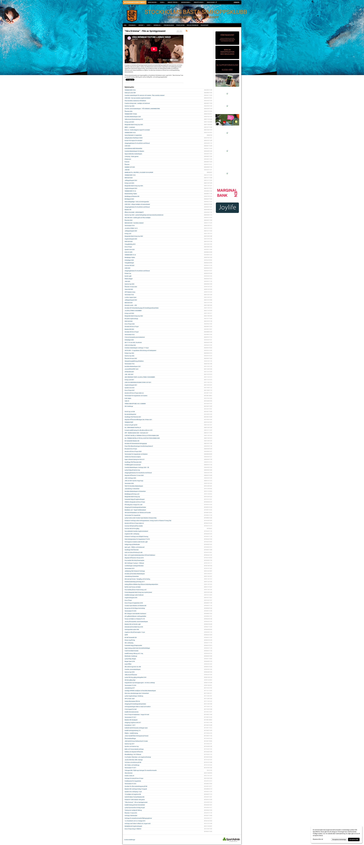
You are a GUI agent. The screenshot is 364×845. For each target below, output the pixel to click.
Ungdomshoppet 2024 (131, 188)
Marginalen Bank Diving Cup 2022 (134, 316)
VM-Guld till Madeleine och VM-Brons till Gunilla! (138, 512)
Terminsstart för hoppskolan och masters (136, 395)
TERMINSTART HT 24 (130, 191)
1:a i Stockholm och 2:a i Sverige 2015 (135, 821)
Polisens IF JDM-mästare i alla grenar (135, 799)
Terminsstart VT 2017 (130, 767)
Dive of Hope (128, 247)
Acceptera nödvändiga (339, 839)
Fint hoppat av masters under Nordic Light (136, 542)
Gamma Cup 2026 (129, 106)
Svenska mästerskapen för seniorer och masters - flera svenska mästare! (144, 95)
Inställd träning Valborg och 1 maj (134, 653)
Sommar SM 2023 (129, 265)
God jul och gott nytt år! (131, 425)
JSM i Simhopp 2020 (130, 478)
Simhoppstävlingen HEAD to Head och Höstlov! (138, 706)
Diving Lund (128, 233)
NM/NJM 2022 (129, 302)
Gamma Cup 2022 (129, 355)
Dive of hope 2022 (130, 324)
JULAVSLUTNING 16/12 (131, 228)
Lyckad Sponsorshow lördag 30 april (135, 807)
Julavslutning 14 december (132, 488)
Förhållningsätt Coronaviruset (133, 464)
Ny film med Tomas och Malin (133, 587)
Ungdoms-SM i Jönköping (132, 534)
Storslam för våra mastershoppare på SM (136, 786)
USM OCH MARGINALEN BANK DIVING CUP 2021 (138, 382)
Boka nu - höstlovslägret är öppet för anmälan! (137, 130)
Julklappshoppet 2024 (131, 180)
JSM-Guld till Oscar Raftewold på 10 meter (136, 741)
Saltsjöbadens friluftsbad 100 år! (134, 138)
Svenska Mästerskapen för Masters (134, 151)
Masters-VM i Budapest (131, 720)
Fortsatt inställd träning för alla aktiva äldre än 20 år (138, 430)
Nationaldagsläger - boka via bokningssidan (137, 201)
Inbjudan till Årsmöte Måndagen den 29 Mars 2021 (138, 419)
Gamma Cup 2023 (129, 284)
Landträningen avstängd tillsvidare (134, 565)
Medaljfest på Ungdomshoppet (133, 826)
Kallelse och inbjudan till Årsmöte (134, 751)
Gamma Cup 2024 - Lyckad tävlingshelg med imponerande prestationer (144, 215)
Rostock (127, 161)
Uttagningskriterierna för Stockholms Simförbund (138, 472)
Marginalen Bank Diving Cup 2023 (134, 236)
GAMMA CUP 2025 (130, 167)
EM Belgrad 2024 (129, 199)
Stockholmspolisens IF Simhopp (135, 2)
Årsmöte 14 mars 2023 (131, 286)
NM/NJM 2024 (129, 177)
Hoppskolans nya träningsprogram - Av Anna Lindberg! (140, 682)
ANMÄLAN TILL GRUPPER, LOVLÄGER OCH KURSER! (139, 172)
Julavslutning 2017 (130, 688)
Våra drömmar (128, 773)
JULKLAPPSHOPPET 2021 (131, 369)
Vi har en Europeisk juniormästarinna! (135, 337)
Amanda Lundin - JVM (131, 305)
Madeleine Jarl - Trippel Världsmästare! (135, 510)
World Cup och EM (130, 411)
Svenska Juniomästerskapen (132, 669)
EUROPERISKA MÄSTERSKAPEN (133, 148)
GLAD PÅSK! (128, 664)
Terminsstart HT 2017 (130, 717)
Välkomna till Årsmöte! (131, 674)
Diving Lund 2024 (129, 183)
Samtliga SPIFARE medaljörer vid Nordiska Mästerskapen (140, 690)
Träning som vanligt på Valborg (133, 810)
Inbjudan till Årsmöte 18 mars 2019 (134, 557)
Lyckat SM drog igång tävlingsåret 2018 (135, 677)
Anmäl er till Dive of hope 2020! (133, 451)
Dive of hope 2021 (130, 390)
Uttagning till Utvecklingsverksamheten (135, 507)
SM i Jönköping (129, 643)
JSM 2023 (127, 281)
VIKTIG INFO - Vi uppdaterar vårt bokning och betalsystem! (140, 350)
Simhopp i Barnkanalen (131, 815)
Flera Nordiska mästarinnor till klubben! (135, 100)
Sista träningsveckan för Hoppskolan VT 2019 (137, 539)
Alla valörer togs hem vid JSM (133, 666)
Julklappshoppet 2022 (131, 300)
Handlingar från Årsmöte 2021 (133, 417)
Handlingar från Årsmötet (131, 549)
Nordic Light (128, 276)
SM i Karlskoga (129, 406)
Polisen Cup (128, 273)
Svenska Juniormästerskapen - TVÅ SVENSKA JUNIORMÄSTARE (142, 108)
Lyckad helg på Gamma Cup (132, 470)
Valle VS (127, 401)
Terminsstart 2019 (129, 568)
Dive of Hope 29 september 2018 (134, 603)
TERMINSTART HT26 (130, 90)
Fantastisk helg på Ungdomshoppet (134, 499)
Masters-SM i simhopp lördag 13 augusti (136, 789)
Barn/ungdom (152, 2)
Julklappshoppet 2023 (131, 231)
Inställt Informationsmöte (131, 712)
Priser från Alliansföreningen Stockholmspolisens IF (139, 446)
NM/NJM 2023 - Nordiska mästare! (134, 223)
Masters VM (128, 209)
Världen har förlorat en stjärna (133, 456)
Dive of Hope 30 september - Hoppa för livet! (137, 714)
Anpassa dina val (318, 839)
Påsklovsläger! (129, 278)
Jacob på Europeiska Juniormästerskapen (136, 621)
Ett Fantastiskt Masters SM (132, 441)
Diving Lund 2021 (129, 379)
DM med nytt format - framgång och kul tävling (137, 579)
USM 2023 (127, 268)
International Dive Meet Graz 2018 (134, 627)
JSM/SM (127, 169)
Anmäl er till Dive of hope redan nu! (134, 393)
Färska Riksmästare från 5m (132, 701)
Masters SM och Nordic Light (133, 624)
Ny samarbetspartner (130, 414)
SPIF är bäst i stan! (130, 698)
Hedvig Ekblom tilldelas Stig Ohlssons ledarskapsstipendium (141, 584)
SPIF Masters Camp (130, 292)
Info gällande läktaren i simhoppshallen (135, 616)
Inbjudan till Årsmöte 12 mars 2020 (134, 475)
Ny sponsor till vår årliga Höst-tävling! (135, 608)
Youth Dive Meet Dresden (131, 650)
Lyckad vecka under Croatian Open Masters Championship (141, 518)
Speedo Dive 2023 (130, 249)
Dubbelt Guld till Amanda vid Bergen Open (136, 728)
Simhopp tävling (172, 2)
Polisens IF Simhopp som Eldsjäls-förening (136, 536)
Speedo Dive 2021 (130, 387)
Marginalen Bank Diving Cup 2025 (134, 124)
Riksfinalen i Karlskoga (131, 656)
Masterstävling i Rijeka (131, 193)
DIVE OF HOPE (128, 252)
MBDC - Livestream (130, 127)
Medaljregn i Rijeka (130, 257)
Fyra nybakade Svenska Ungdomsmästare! (136, 531)
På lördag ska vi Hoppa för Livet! (133, 504)
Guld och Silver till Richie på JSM (133, 552)
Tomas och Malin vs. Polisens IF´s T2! (135, 619)
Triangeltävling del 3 (130, 244)
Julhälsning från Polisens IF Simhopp (135, 571)
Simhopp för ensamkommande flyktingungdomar (138, 818)
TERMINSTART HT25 (130, 132)
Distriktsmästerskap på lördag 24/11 (135, 581)
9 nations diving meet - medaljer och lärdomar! (137, 103)
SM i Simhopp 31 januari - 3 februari (134, 563)
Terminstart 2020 (129, 483)
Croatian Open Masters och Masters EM (135, 605)
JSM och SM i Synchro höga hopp (134, 480)
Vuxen (162, 2)
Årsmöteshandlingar (130, 738)
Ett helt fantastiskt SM (131, 637)
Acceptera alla (353, 839)
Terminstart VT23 (129, 294)
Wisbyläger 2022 (129, 340)
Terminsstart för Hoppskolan (132, 515)
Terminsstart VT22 (129, 363)
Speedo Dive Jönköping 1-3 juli (133, 791)
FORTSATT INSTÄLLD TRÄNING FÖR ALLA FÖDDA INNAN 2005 (142, 435)
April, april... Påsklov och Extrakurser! (135, 547)
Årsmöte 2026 (128, 111)
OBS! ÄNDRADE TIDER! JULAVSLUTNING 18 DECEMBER (140, 377)
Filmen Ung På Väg (130, 640)
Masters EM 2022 (129, 329)
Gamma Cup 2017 (129, 743)
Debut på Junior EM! (130, 92)
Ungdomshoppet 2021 (131, 385)
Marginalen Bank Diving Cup (132, 496)
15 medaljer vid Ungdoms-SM (133, 794)
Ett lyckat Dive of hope (131, 449)
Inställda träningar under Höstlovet (134, 595)
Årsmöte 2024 (128, 220)
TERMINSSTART (129, 422)
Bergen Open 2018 (130, 661)
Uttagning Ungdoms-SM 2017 (133, 722)
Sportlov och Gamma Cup (132, 746)
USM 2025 (127, 146)
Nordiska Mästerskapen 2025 (133, 116)
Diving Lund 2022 (129, 313)
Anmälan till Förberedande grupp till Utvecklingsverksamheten (142, 308)
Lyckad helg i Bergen (130, 658)
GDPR (126, 635)
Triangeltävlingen (129, 262)
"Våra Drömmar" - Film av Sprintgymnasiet (145, 31)
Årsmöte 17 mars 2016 (131, 813)
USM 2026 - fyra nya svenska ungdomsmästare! (138, 98)
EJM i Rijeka (128, 398)
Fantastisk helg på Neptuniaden (133, 645)
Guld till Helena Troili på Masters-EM (134, 797)
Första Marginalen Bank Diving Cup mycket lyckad (138, 592)
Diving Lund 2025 (129, 122)
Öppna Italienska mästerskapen (133, 154)
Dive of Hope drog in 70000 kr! (133, 829)
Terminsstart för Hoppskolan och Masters (136, 454)
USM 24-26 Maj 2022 (130, 345)
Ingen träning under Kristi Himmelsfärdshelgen (137, 648)
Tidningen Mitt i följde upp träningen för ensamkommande (141, 770)
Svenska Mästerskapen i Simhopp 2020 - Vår (137, 467)
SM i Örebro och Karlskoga (132, 765)
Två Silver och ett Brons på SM (133, 762)
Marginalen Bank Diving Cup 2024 (134, 185)
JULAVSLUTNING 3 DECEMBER (133, 310)
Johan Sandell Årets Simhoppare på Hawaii (136, 736)
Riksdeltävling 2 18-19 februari (133, 754)
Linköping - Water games (131, 156)
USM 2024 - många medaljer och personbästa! (137, 204)
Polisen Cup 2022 (129, 353)
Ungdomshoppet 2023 (131, 239)
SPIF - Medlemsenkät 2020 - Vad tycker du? (136, 433)
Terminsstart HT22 (130, 334)
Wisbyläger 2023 (129, 260)
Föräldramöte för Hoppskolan (133, 781)
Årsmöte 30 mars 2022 (131, 358)
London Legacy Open (130, 297)
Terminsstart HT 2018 (130, 611)
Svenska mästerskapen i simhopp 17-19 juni (137, 348)
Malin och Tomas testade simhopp (134, 749)
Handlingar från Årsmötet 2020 (133, 462)
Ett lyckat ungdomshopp (131, 318)
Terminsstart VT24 (129, 225)
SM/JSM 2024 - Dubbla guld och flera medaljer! (137, 217)
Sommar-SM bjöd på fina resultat (134, 526)
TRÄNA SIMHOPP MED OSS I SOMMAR (135, 403)
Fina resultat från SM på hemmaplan (134, 560)
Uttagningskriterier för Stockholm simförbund (137, 143)
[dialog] (336, 834)
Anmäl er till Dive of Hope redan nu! (134, 523)
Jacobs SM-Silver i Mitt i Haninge (134, 759)
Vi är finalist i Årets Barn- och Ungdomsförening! (138, 757)
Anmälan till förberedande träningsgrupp (136, 443)
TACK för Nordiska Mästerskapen (134, 486)
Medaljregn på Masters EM (132, 196)
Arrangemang (185, 2)
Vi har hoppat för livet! (131, 709)
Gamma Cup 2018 (129, 672)
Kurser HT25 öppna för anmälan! (133, 140)
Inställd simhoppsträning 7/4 (132, 730)
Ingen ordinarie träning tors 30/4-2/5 (134, 459)
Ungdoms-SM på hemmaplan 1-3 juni (135, 632)
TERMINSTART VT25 (130, 175)
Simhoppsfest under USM (132, 629)
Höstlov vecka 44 (129, 775)
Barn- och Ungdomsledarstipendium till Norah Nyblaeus (140, 555)
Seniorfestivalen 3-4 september (133, 135)
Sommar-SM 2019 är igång (132, 528)
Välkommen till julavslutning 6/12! (134, 119)
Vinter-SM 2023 (129, 289)
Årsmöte (127, 164)
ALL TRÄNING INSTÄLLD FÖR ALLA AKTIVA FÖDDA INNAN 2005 (142, 438)
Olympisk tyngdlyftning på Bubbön (134, 361)
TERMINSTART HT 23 (130, 255)
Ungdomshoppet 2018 (131, 597)
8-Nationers (128, 159)
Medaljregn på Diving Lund (132, 494)
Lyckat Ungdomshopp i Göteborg (134, 696)
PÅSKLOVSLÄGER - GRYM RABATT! (134, 212)
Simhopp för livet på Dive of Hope (134, 778)
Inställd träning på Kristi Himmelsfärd (135, 805)
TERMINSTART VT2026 (131, 114)
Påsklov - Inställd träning (131, 733)
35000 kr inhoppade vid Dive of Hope (135, 502)
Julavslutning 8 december (132, 576)
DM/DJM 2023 (129, 241)
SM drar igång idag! (130, 680)
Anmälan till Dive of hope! (132, 326)
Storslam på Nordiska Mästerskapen (135, 573)
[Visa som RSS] (186, 31)
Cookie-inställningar (129, 839)
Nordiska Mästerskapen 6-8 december (135, 491)
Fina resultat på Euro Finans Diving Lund (135, 589)
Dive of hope (128, 600)
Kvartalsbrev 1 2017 (130, 725)
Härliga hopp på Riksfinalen (132, 544)
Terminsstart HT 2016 (130, 783)
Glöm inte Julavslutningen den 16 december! (137, 693)
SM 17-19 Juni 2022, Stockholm (133, 342)
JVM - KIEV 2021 (129, 374)
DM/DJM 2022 (129, 321)
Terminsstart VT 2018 (130, 685)
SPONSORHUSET (129, 371)
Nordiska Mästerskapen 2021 (133, 366)
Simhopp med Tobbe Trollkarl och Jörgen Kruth (138, 823)
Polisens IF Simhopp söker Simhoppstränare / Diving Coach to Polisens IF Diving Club (148, 520)
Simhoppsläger (198, 2)
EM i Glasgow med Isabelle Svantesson (135, 613)
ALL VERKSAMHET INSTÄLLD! (133, 427)
